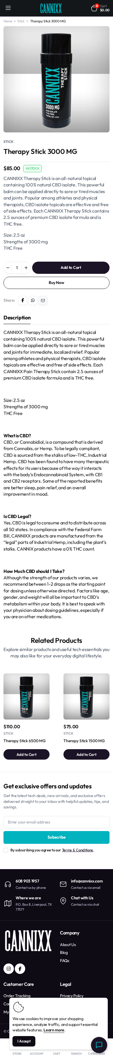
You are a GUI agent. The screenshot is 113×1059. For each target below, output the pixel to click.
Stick (8, 141)
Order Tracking (16, 995)
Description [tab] (16, 317)
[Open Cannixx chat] (99, 1045)
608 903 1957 (27, 881)
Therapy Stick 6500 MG (24, 740)
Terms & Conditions (77, 850)
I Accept (24, 1041)
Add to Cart (71, 267)
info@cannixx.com (87, 881)
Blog (64, 952)
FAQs (64, 960)
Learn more (53, 1030)
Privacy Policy (71, 995)
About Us (68, 944)
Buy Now (56, 282)
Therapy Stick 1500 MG (84, 740)
